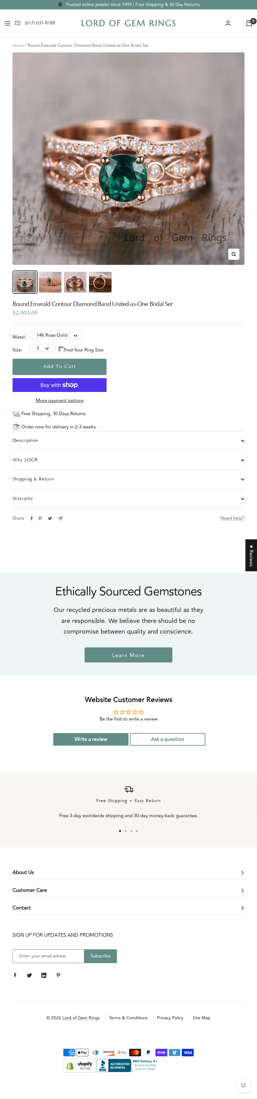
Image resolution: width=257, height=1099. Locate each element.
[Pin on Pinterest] (40, 518)
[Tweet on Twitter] (50, 518)
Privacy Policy (170, 1018)
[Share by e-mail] (60, 519)
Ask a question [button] (167, 739)
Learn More (128, 655)
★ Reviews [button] (251, 555)
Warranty (23, 498)
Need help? (232, 518)
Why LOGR (25, 460)
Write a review (91, 739)
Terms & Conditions (128, 1018)
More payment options (59, 400)
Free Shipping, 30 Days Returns (53, 413)
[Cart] (249, 23)
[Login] (228, 23)
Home (18, 45)
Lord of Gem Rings (81, 1018)
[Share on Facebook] (31, 518)
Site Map (202, 1018)
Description (26, 440)
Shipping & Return (33, 479)
